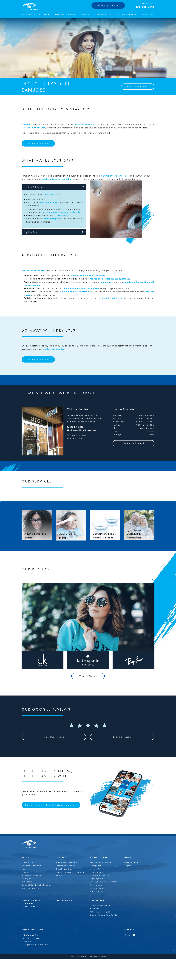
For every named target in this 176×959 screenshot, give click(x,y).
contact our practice (53, 349)
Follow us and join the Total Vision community (51, 805)
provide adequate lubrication (57, 179)
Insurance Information (31, 866)
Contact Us (147, 15)
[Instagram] (133, 935)
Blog (23, 869)
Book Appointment (108, 5)
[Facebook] (125, 935)
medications (63, 215)
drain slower (107, 282)
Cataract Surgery (97, 888)
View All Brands (88, 676)
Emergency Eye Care (99, 875)
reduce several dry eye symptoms (88, 275)
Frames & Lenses (131, 862)
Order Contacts (104, 15)
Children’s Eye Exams (65, 866)
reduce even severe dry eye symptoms (109, 279)
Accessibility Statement (32, 875)
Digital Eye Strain (97, 879)
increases (49, 194)
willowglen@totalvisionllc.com (83, 430)
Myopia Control (97, 869)
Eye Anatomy (96, 885)
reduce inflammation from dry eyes (81, 288)
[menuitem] (27, 14)
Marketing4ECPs (84, 956)
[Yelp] (129, 935)
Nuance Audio (96, 891)
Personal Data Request (100, 912)
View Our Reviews (54, 737)
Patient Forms (28, 907)
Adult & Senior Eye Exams (67, 862)
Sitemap (25, 872)
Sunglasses (128, 866)
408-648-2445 (144, 6)
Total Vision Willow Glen (33, 128)
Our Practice (27, 862)
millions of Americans (85, 124)
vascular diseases (49, 202)
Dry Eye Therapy (97, 872)
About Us (26, 15)
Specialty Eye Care (64, 15)
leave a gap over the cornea (74, 292)
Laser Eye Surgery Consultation (104, 882)
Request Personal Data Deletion (104, 915)
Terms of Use (27, 882)
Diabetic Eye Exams (65, 869)
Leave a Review (122, 737)
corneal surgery (52, 218)
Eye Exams (43, 15)
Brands (84, 15)
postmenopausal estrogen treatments (61, 212)
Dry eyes (26, 124)
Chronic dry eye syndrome (114, 176)
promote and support (112, 298)
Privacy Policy (28, 879)
